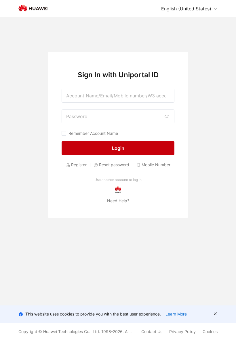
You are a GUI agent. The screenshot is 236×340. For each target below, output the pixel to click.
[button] (189, 8)
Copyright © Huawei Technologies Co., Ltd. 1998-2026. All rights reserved (79, 331)
